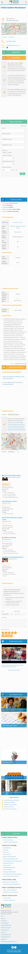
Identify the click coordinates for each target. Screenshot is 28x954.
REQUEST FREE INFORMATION (16, 367)
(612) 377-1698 (11, 41)
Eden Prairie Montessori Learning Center (12, 519)
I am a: (2, 611)
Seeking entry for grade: (8, 161)
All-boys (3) (6, 852)
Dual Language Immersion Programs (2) (12, 861)
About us (3, 918)
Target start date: (6, 167)
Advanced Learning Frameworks (11, 800)
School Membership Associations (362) (12, 874)
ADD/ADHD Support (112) (9, 867)
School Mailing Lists (5, 937)
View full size (4, 37)
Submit (22, 174)
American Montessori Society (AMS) (17, 227)
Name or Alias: (17, 611)
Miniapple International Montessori (17, 430)
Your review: (4, 617)
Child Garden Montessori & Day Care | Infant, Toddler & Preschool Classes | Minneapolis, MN (12, 666)
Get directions (11, 37)
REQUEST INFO (16, 52)
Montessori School (13, 203)
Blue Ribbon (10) (7, 848)
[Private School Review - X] (12, 947)
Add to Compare (8, 482)
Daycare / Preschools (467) (9, 857)
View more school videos (14, 670)
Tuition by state (7, 898)
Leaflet (18, 34)
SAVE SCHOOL (16, 58)
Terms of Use (10, 952)
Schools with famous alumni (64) (11, 876)
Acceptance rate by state (9, 900)
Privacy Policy (17, 952)
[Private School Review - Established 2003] (14, 2)
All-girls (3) (5, 850)
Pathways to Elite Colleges (10, 805)
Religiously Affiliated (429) (9, 872)
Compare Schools (5, 930)
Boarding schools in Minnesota (10, 892)
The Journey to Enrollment (10, 809)
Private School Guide (6, 928)
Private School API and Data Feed (9, 941)
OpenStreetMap (23, 34)
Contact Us (3, 932)
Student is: (5, 151)
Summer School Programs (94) (10, 859)
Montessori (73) (6, 854)
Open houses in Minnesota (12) (10, 882)
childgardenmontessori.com (13, 45)
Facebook (15, 947)
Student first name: (7, 139)
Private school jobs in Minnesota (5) (11, 884)
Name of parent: (6, 134)
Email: (3, 128)
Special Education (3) (8, 863)
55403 (16, 21)
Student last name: (7, 145)
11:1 (21, 300)
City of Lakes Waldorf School (12, 475)
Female (9, 153)
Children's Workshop (17, 428)
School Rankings (5, 923)
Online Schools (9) (7, 870)
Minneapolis (9, 21)
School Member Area (6, 935)
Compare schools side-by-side (10, 842)
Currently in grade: (7, 156)
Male (4, 153)
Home (2, 916)
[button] (14, 28)
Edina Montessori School (18, 424)
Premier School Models (9, 802)
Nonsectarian (17, 232)
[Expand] (3, 440)
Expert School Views (9, 807)
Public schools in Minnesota (10, 890)
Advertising (3, 939)
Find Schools (4, 921)
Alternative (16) (6, 865)
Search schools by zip (8, 840)
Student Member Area (6, 925)
